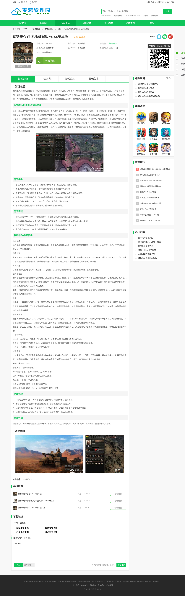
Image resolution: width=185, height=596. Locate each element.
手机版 (34, 2)
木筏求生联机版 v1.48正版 (148, 215)
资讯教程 (108, 23)
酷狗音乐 (154, 16)
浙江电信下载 (22, 528)
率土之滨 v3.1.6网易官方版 (148, 198)
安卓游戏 (36, 29)
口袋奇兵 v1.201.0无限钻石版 (149, 203)
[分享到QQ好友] (159, 36)
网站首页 (22, 23)
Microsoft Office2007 (133, 16)
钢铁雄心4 (27, 479)
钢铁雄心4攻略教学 (146, 92)
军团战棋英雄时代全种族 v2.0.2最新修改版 (154, 169)
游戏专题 (130, 23)
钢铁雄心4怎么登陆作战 (148, 84)
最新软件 (160, 2)
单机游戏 (87, 23)
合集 (152, 23)
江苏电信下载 (51, 532)
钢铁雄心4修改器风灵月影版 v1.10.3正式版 (36, 501)
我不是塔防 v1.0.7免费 (146, 192)
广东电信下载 (22, 532)
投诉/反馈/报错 (23, 66)
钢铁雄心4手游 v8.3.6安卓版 (30, 494)
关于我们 (75, 585)
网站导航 (24, 2)
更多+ (168, 78)
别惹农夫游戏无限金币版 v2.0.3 (150, 186)
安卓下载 (65, 23)
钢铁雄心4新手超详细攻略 (149, 96)
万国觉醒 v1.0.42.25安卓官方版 (149, 181)
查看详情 (118, 494)
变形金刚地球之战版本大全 (149, 242)
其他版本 (94, 78)
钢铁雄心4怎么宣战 (146, 88)
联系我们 (109, 585)
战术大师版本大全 (145, 238)
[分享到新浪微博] (170, 36)
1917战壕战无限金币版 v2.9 (148, 175)
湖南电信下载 (51, 528)
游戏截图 (70, 78)
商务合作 (84, 585)
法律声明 (93, 585)
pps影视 (145, 16)
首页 (14, 2)
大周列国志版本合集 (146, 254)
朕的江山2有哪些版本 (147, 250)
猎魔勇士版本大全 (145, 246)
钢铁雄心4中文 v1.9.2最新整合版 (31, 508)
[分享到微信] (164, 36)
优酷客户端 (118, 16)
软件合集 (150, 2)
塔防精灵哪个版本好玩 (147, 258)
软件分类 (170, 2)
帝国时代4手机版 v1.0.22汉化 (148, 221)
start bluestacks (106, 16)
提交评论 (121, 565)
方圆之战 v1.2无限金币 (146, 209)
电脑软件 (43, 23)
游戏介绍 (23, 78)
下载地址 (46, 78)
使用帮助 (101, 585)
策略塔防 (49, 29)
